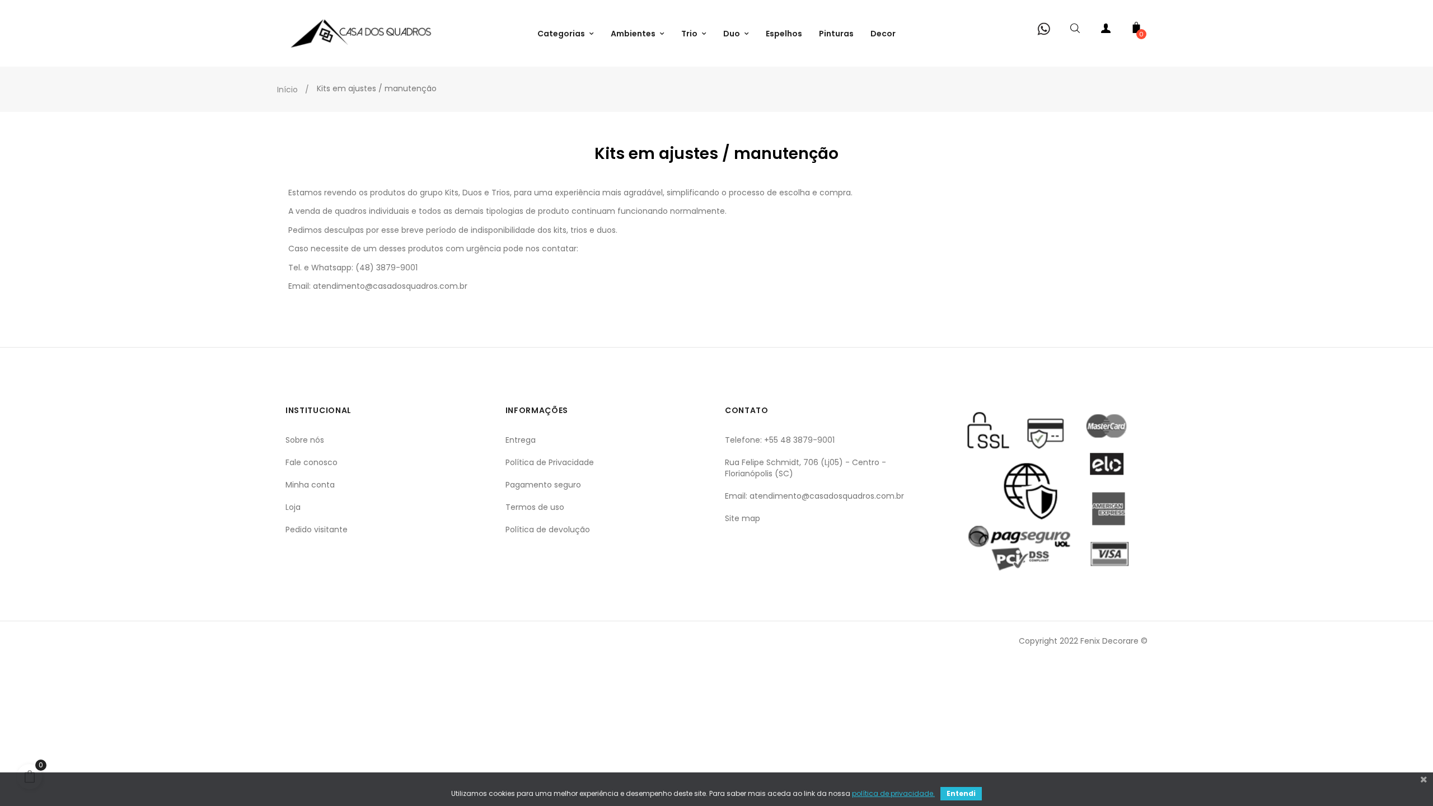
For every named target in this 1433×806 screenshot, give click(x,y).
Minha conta (310, 484)
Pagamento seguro (543, 484)
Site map (742, 518)
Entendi (961, 793)
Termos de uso (534, 507)
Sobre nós (304, 440)
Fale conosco (311, 462)
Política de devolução (547, 529)
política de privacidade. (893, 793)
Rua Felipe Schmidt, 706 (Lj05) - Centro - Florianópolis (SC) (805, 468)
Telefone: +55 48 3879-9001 (780, 440)
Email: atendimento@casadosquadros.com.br (814, 496)
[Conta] (1105, 30)
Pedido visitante (316, 529)
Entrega (520, 440)
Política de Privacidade (549, 462)
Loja (293, 507)
